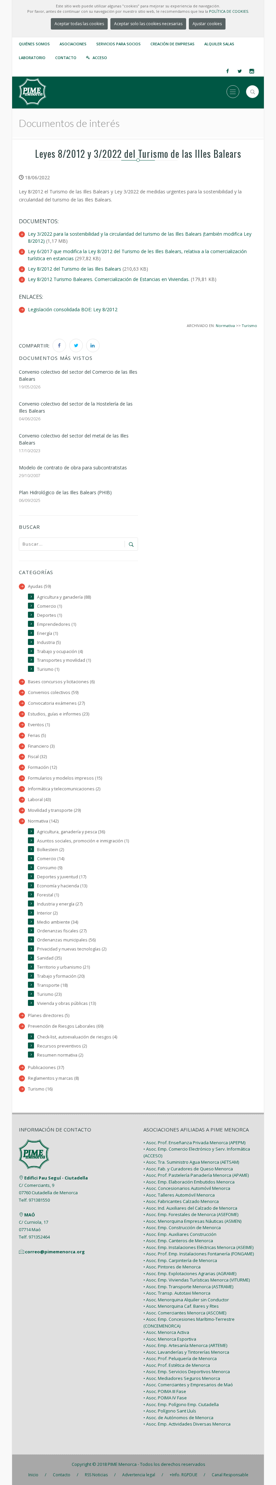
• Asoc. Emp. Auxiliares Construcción (179, 1234)
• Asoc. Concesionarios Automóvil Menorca (186, 1188)
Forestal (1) (48, 895)
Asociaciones (73, 43)
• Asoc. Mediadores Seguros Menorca (181, 1378)
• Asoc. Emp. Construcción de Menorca (182, 1227)
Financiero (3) (41, 746)
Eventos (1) (39, 725)
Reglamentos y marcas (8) (53, 1078)
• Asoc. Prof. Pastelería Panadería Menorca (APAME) (196, 1175)
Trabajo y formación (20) (60, 976)
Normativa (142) (43, 821)
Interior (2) (47, 913)
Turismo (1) (48, 669)
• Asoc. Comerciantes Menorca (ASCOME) (184, 1313)
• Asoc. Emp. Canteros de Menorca (178, 1241)
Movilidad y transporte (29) (54, 810)
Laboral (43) (39, 799)
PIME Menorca (122, 1464)
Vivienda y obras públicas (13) (66, 1003)
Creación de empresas (172, 43)
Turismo (249, 325)
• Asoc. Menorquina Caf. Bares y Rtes (181, 1306)
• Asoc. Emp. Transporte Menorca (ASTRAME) (188, 1287)
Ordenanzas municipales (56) (66, 940)
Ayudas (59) (39, 586)
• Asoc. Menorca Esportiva (169, 1339)
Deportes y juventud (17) (61, 877)
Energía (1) (47, 633)
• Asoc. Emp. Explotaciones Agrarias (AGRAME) (189, 1273)
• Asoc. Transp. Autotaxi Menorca (176, 1293)
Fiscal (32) (37, 756)
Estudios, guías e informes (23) (58, 714)
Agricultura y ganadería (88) (64, 597)
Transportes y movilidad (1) (64, 660)
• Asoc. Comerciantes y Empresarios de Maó (188, 1385)
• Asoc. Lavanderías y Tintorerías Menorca (186, 1352)
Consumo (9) (49, 868)
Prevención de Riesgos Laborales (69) (65, 1026)
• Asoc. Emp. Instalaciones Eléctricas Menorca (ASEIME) (198, 1247)
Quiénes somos (34, 43)
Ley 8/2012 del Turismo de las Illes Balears (74, 269)
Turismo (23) (49, 994)
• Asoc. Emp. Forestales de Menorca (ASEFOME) (190, 1214)
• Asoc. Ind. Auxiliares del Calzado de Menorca (190, 1208)
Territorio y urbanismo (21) (63, 967)
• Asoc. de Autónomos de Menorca (178, 1417)
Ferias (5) (37, 735)
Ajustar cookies (207, 24)
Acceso (100, 57)
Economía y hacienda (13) (62, 886)
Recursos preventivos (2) (62, 1046)
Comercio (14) (50, 859)
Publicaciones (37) (46, 1067)
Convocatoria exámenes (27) (56, 703)
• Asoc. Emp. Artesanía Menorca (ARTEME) (185, 1345)
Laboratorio (32, 57)
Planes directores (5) (48, 1015)
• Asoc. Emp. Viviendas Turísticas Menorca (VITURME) (196, 1280)
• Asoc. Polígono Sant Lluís (169, 1411)
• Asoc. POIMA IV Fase (165, 1398)
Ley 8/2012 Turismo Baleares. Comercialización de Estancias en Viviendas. (108, 279)
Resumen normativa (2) (60, 1055)
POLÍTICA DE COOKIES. (229, 11)
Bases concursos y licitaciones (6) (61, 682)
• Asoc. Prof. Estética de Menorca (176, 1365)
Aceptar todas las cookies (79, 24)
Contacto (65, 57)
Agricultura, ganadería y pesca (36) (71, 832)
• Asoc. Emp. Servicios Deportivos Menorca (186, 1371)
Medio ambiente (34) (57, 922)
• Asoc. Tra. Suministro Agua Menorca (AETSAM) (191, 1162)
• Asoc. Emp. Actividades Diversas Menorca (187, 1424)
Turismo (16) (40, 1089)
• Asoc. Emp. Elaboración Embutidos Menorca (189, 1182)
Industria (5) (49, 642)
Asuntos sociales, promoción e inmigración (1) (83, 841)
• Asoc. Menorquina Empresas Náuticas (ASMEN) (192, 1221)
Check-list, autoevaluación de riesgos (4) (77, 1037)
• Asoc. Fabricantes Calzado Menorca (181, 1201)
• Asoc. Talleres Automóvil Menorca (179, 1195)
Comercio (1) (49, 606)
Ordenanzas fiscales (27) (62, 931)
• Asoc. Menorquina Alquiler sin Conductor (186, 1300)
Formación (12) (42, 767)
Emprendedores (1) (56, 624)
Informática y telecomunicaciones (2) (64, 789)
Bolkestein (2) (50, 849)
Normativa (225, 325)
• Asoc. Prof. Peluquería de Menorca (180, 1358)
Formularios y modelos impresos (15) (65, 778)
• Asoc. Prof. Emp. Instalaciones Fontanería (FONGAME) (198, 1254)
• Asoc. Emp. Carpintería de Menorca (180, 1260)
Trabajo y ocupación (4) (60, 651)
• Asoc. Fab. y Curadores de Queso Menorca (188, 1169)
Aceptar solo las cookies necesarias (148, 24)
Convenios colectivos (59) (53, 692)
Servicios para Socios (118, 43)
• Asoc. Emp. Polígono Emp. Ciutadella (181, 1404)
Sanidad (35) (49, 958)
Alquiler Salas (219, 43)
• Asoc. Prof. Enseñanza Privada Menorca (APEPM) (194, 1143)
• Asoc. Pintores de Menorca (172, 1267)
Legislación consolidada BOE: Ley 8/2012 (72, 309)
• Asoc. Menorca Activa (166, 1332)
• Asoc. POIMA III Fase (164, 1391)
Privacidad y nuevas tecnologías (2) (71, 949)
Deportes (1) (49, 615)
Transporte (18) (52, 985)
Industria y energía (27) (59, 904)
